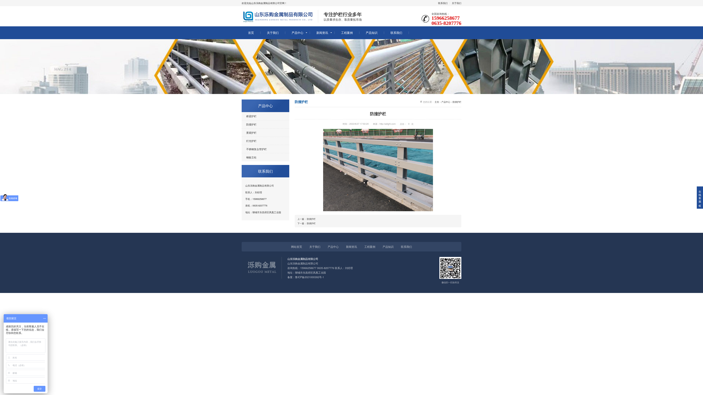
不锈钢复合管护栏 (256, 149)
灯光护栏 (251, 141)
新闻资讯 (322, 33)
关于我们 (456, 3)
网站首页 (296, 247)
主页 (437, 101)
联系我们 (443, 3)
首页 (251, 33)
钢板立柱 (251, 157)
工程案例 (347, 33)
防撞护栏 (251, 124)
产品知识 (371, 33)
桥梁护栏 (251, 116)
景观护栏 (251, 132)
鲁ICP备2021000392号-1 (309, 277)
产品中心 (297, 33)
